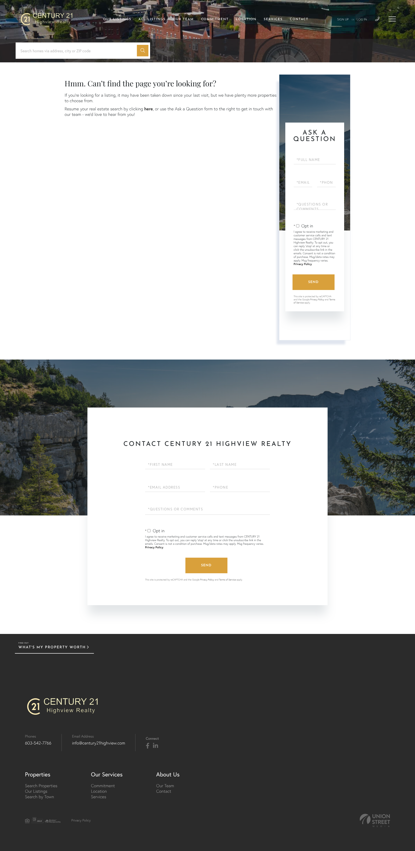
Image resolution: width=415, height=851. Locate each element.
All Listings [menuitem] (152, 19)
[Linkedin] (155, 746)
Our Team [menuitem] (183, 19)
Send (313, 282)
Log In (362, 19)
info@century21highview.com (98, 743)
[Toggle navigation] (392, 19)
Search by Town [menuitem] (39, 796)
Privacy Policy (303, 264)
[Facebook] (147, 746)
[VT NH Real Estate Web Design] (375, 820)
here (148, 109)
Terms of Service (227, 579)
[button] (142, 50)
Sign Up (343, 19)
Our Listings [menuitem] (117, 19)
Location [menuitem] (246, 19)
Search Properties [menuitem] (41, 785)
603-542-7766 (38, 743)
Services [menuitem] (273, 19)
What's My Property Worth (52, 647)
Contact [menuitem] (299, 19)
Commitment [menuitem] (215, 19)
